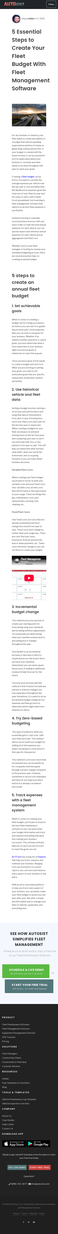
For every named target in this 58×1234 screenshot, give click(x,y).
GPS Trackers (8, 1037)
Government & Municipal (14, 1062)
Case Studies (8, 1120)
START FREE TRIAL (40, 1167)
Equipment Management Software (18, 1032)
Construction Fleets (11, 1057)
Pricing (5, 1041)
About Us (6, 1115)
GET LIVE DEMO (17, 1167)
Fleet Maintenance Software (15, 1024)
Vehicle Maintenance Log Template (19, 1099)
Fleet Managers (9, 1053)
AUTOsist (17, 856)
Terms (24, 1213)
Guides (5, 1078)
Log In (42, 1213)
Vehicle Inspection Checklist (15, 1103)
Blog (4, 1087)
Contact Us (7, 1128)
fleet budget (28, 176)
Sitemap (33, 1213)
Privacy (16, 1213)
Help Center (8, 1124)
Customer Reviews (11, 1066)
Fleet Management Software (16, 1028)
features (42, 856)
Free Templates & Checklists (16, 1082)
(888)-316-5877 (19, 1183)
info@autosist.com (40, 1183)
